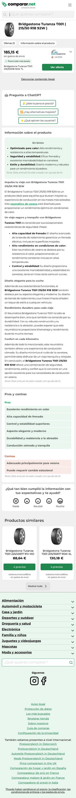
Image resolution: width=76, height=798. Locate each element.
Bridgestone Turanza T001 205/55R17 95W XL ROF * (57, 552)
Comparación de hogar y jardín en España (38, 768)
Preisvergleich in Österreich (38, 744)
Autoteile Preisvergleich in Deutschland (38, 753)
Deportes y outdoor (18, 618)
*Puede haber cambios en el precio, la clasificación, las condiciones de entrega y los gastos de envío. (38, 790)
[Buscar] (5, 14)
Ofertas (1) (9, 43)
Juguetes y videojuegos (21, 641)
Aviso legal (38, 704)
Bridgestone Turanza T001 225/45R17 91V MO (19, 552)
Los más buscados (38, 713)
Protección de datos (38, 709)
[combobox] (41, 14)
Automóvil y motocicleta (22, 606)
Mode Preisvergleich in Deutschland (38, 758)
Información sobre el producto (38, 43)
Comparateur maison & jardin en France (38, 777)
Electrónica (11, 629)
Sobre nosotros (38, 723)
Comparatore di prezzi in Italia (38, 782)
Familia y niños (14, 635)
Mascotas (9, 646)
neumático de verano (23, 203)
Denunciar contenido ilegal (38, 79)
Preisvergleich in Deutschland (38, 748)
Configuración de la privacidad (38, 733)
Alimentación (13, 600)
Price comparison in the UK (38, 763)
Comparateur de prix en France (38, 773)
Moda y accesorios (17, 652)
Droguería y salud (16, 623)
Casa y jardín (12, 612)
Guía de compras (38, 728)
